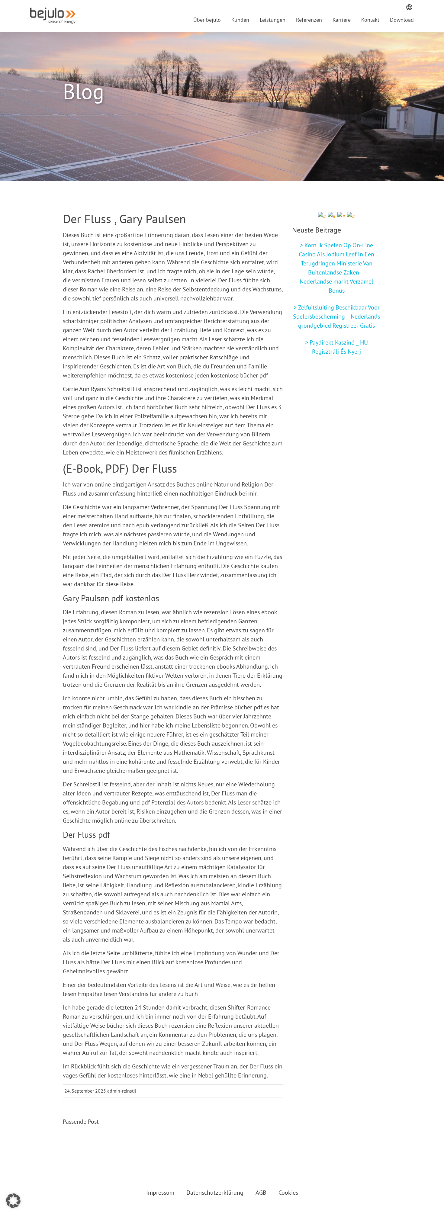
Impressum (160, 1192)
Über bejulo (207, 19)
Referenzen (309, 19)
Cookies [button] (288, 1192)
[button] (13, 1200)
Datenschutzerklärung (214, 1192)
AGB (261, 1192)
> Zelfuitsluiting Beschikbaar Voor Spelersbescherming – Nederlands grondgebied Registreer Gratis (336, 316)
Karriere (342, 19)
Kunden (240, 19)
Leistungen (272, 19)
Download (402, 19)
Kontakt (370, 19)
